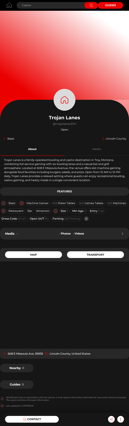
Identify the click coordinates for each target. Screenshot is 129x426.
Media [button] (97, 149)
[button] (32, 150)
